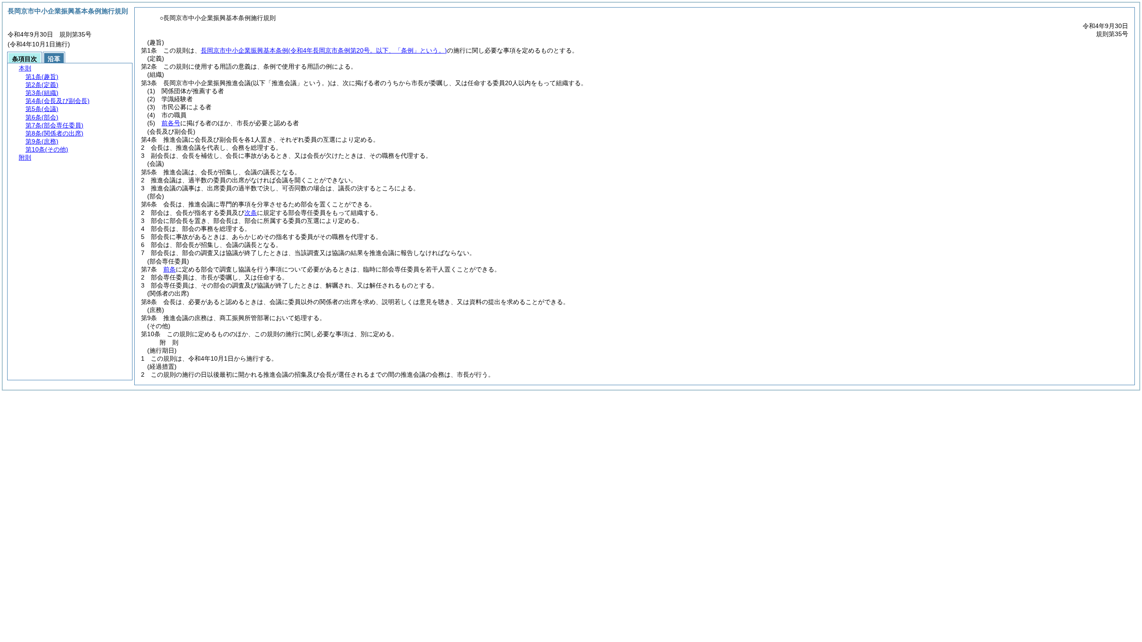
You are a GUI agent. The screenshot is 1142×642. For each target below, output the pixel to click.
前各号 (170, 123)
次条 (250, 212)
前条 (169, 269)
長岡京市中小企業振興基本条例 (324, 50)
